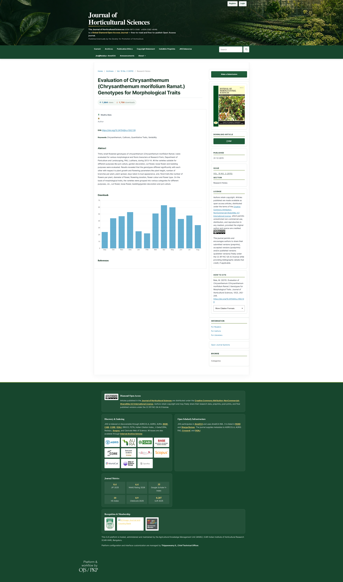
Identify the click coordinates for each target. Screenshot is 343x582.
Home (100, 71)
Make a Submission (229, 74)
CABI (107, 427)
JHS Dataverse (185, 49)
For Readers (216, 327)
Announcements (127, 56)
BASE (165, 424)
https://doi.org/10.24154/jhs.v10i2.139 (119, 130)
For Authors (216, 331)
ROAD (238, 424)
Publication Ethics (125, 49)
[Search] (246, 49)
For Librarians (216, 335)
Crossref (186, 430)
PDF (230, 141)
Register (232, 3)
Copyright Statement (146, 49)
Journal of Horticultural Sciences (119, 18)
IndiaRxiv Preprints (167, 49)
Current (97, 49)
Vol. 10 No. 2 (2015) (125, 71)
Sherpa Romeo (188, 427)
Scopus (116, 430)
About (141, 56)
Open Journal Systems (220, 345)
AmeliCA (199, 424)
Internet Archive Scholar (131, 434)
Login (242, 3)
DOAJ (119, 427)
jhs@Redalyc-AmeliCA (106, 56)
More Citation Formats (224, 308)
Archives (109, 49)
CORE (112, 427)
